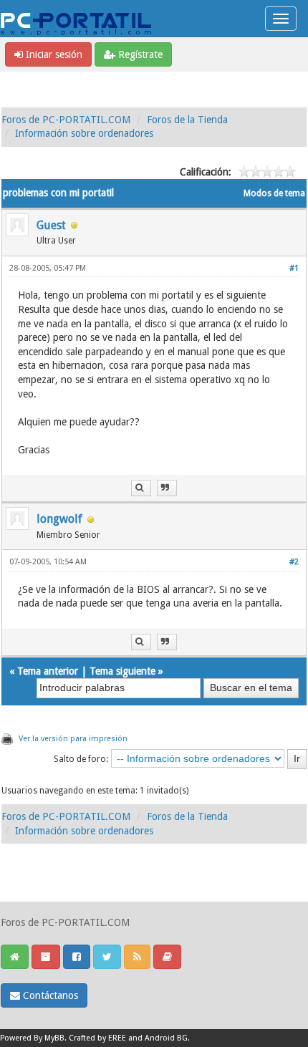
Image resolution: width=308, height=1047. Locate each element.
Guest (51, 225)
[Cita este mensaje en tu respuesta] (167, 488)
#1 (294, 268)
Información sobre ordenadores (84, 133)
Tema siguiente (122, 671)
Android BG (166, 1038)
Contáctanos (49, 995)
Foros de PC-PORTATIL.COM (65, 119)
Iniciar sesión (52, 54)
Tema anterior (47, 671)
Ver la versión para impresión (73, 738)
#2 (294, 561)
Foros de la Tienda (187, 119)
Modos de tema (274, 193)
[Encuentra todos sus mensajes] (141, 488)
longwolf (59, 519)
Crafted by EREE (97, 1038)
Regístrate (139, 54)
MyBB (54, 1038)
